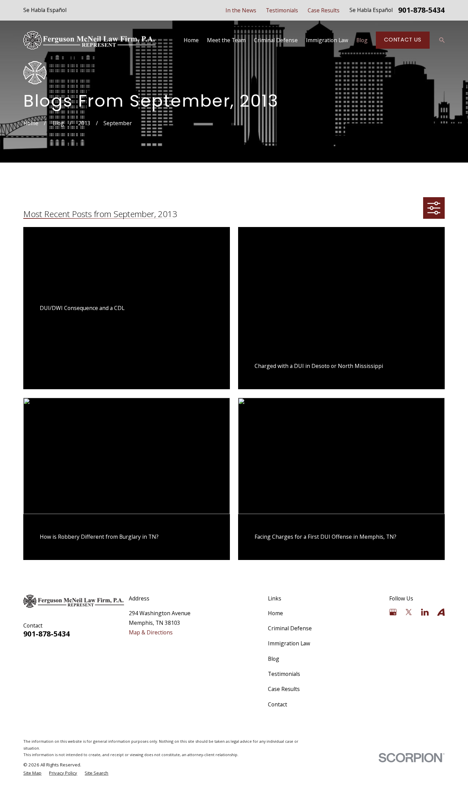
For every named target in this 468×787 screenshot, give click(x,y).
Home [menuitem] (191, 40)
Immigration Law (289, 643)
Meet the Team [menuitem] (226, 40)
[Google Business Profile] (393, 612)
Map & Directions (151, 632)
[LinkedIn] (425, 612)
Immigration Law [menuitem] (327, 40)
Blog (273, 659)
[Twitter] (408, 612)
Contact (277, 704)
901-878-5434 (421, 10)
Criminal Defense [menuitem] (276, 40)
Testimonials (282, 10)
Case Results (324, 10)
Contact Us (402, 40)
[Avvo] (441, 612)
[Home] (89, 40)
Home (275, 613)
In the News (240, 10)
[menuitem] (32, 773)
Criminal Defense (290, 628)
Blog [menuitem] (362, 40)
